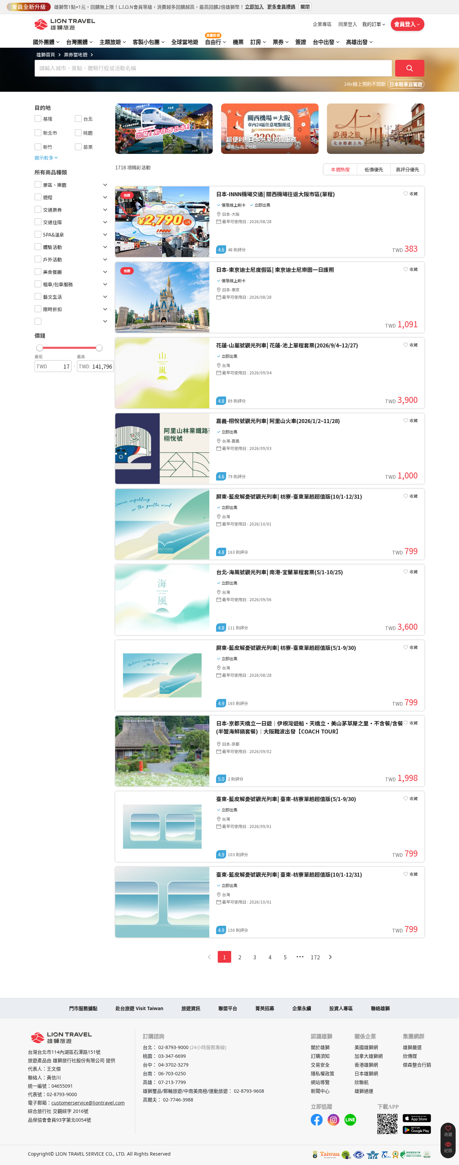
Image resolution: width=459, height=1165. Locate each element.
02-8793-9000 (62, 1094)
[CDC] (395, 1155)
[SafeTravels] (346, 1155)
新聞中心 (320, 1091)
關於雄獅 (320, 1047)
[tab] (340, 169)
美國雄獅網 (366, 1047)
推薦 (127, 195)
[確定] (410, 68)
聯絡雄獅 (380, 1008)
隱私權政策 (322, 1073)
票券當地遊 (75, 54)
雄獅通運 (363, 1091)
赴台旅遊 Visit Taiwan (139, 1008)
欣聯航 (361, 1082)
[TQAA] (386, 1155)
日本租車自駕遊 (405, 84)
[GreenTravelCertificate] (427, 1155)
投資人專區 (341, 1008)
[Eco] (410, 1155)
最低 (39, 356)
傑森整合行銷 (417, 1065)
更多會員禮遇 (281, 6)
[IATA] (372, 1155)
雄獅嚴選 (412, 1047)
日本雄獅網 (366, 1073)
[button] (69, 346)
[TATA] (359, 1155)
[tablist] (374, 169)
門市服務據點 (83, 1008)
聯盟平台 (227, 1008)
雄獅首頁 (45, 54)
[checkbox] (38, 118)
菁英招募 (264, 1008)
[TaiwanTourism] (330, 1155)
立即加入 (254, 6)
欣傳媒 (410, 1056)
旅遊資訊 (190, 1008)
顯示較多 (44, 157)
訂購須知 (320, 1056)
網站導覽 (320, 1082)
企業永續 (301, 1008)
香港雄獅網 (366, 1065)
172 (315, 957)
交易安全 (320, 1065)
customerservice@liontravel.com (88, 1102)
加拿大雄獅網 (368, 1056)
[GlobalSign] (315, 1155)
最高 (81, 356)
